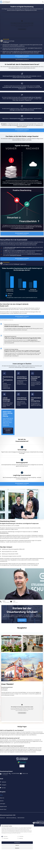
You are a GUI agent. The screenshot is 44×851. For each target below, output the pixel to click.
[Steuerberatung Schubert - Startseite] (5, 2)
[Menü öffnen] (43, 2)
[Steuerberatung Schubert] (22, 762)
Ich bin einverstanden (22, 29)
